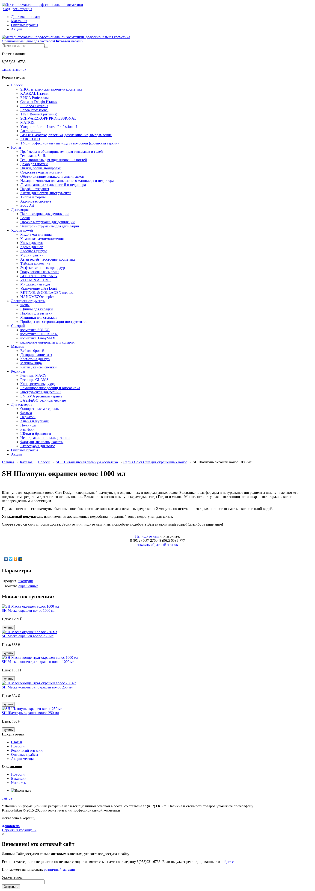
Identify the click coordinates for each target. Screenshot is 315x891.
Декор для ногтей (34, 164)
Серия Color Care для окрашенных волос (155, 462)
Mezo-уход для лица (36, 234)
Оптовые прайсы (24, 25)
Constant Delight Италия (38, 102)
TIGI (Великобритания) (38, 114)
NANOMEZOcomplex (37, 297)
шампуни (25, 581)
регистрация (22, 9)
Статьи (16, 742)
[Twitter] (10, 559)
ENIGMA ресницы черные (41, 396)
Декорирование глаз (36, 355)
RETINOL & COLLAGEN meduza (47, 292)
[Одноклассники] (15, 559)
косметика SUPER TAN (39, 334)
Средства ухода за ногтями (41, 172)
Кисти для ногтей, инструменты (45, 193)
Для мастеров (21, 404)
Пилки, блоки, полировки (40, 168)
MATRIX (27, 122)
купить (8, 627)
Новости (18, 746)
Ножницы (28, 425)
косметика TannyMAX (37, 338)
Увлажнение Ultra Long (38, 288)
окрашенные (28, 586)
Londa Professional (34, 110)
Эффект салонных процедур (42, 268)
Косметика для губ (35, 359)
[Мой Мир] (20, 559)
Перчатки (28, 417)
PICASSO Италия (34, 106)
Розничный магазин (27, 750)
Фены (25, 305)
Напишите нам (147, 536)
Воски (25, 218)
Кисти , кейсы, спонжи (38, 367)
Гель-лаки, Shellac (34, 156)
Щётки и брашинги (35, 433)
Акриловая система (35, 201)
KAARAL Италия (34, 93)
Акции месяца (22, 759)
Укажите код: (12, 877)
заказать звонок (14, 69)
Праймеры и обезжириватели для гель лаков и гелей (61, 151)
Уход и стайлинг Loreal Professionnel (48, 127)
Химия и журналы (34, 421)
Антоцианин (30, 131)
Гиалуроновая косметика (39, 272)
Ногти (16, 147)
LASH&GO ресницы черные (43, 400)
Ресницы (18, 371)
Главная (8, 462)
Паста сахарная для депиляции (44, 214)
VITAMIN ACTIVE (35, 280)
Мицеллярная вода (35, 284)
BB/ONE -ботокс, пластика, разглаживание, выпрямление (66, 135)
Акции (16, 29)
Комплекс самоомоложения (42, 239)
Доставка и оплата (25, 17)
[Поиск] (46, 46)
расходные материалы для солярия (47, 342)
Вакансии (19, 778)
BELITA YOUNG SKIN (38, 276)
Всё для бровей (32, 351)
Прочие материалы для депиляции (47, 222)
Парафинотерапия (34, 189)
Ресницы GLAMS (34, 380)
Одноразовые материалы (39, 409)
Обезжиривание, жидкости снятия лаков (52, 176)
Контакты (19, 783)
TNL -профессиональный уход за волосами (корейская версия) (69, 143)
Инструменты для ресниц (40, 392)
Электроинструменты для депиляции (49, 226)
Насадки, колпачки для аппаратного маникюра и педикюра (67, 180)
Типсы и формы (33, 197)
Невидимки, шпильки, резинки (45, 438)
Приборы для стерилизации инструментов (53, 321)
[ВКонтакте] (5, 559)
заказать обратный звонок (157, 545)
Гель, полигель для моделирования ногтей (53, 160)
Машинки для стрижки (38, 317)
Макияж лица (31, 363)
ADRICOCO (30, 139)
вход (6, 9)
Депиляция (20, 210)
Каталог (26, 462)
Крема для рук (31, 243)
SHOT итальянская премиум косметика (51, 89)
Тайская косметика (35, 263)
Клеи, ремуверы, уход (37, 384)
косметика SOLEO (35, 330)
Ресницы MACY (33, 375)
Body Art (27, 205)
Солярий (18, 326)
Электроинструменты (28, 301)
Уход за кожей (22, 230)
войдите (227, 862)
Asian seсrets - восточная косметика (47, 259)
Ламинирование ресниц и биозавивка (50, 388)
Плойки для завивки (36, 313)
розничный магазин (59, 869)
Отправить (11, 886)
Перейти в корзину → (19, 828)
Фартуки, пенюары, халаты (41, 442)
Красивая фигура (33, 251)
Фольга (26, 413)
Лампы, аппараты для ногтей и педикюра (53, 185)
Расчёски (27, 429)
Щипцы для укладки (36, 309)
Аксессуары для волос (37, 446)
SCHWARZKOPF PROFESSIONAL (48, 118)
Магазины (19, 21)
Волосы (17, 85)
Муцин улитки (32, 255)
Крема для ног (31, 247)
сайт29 (7, 798)
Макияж (17, 346)
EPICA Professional (35, 98)
